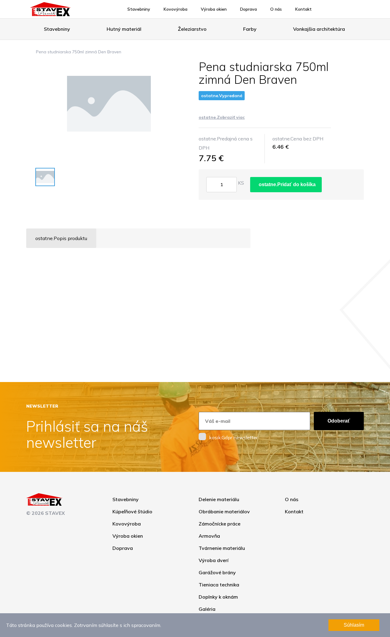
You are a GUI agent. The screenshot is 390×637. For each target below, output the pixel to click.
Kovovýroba (175, 9)
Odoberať (339, 420)
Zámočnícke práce (219, 524)
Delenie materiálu (219, 499)
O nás (276, 9)
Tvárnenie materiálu (222, 548)
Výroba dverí (214, 560)
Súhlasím (354, 625)
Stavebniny (138, 9)
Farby (250, 29)
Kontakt (303, 9)
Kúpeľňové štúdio (132, 511)
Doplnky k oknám (218, 597)
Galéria (207, 609)
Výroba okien (214, 9)
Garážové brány (217, 572)
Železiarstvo (192, 29)
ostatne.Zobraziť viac (222, 117)
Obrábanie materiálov (224, 511)
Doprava (248, 9)
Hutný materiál (124, 29)
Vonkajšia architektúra (319, 29)
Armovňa (209, 536)
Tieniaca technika (219, 585)
